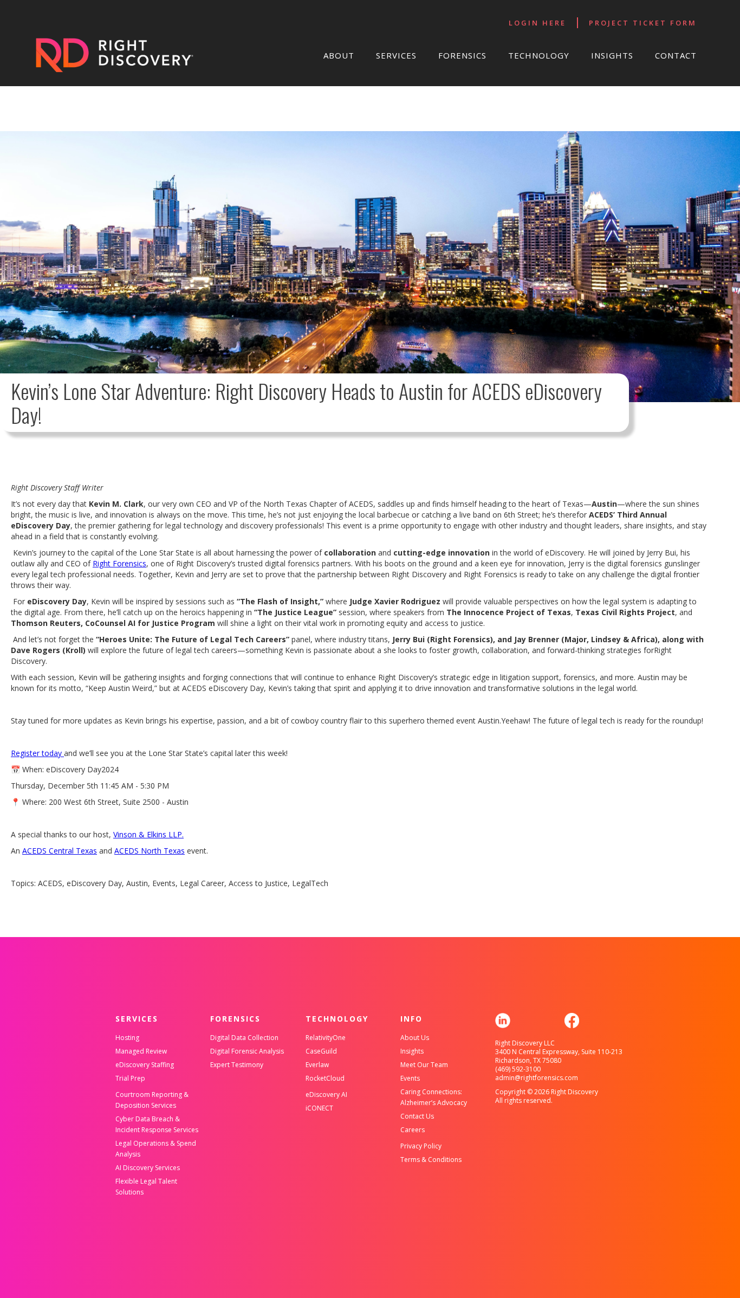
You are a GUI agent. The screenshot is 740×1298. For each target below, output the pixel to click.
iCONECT (319, 1108)
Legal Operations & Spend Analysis (155, 1149)
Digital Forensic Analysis (247, 1051)
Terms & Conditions (431, 1159)
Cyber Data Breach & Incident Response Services (156, 1124)
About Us (414, 1037)
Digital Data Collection (244, 1037)
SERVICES (396, 55)
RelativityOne (326, 1037)
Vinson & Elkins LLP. (148, 834)
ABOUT (338, 55)
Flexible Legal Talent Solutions (146, 1187)
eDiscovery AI (326, 1094)
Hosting (127, 1037)
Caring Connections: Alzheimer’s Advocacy (433, 1097)
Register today (37, 753)
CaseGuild (321, 1051)
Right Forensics (119, 563)
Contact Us (417, 1116)
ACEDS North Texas (149, 850)
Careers (412, 1129)
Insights (412, 1051)
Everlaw (317, 1064)
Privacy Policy (421, 1146)
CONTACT (676, 55)
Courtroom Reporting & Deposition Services (152, 1100)
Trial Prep (130, 1078)
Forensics (462, 55)
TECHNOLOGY (538, 55)
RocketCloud (325, 1078)
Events (410, 1078)
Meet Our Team (424, 1064)
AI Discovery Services (147, 1167)
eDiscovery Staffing (144, 1064)
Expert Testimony (236, 1064)
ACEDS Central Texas (59, 850)
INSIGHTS (612, 55)
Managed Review (141, 1051)
